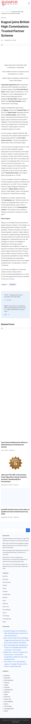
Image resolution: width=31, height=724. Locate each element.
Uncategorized (7, 619)
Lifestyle (5, 591)
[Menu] (29, 3)
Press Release (6, 609)
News (4, 600)
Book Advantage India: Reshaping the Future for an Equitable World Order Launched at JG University (16, 552)
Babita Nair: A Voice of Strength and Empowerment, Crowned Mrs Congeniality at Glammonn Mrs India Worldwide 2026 (15, 559)
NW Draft (5, 603)
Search (28, 530)
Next (5, 314)
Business (3, 17)
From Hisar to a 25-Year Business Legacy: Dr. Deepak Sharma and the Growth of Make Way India (15, 566)
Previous (8, 300)
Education (5, 579)
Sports (4, 612)
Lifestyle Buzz (7, 594)
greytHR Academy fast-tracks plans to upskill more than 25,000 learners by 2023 (15, 512)
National (5, 597)
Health (4, 588)
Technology (6, 615)
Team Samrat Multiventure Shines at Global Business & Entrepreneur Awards (14, 445)
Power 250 (6, 606)
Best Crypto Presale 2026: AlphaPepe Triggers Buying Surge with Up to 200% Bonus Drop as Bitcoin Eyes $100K (16, 545)
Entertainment (7, 582)
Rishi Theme (15, 722)
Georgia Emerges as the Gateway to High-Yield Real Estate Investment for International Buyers (16, 633)
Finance (5, 585)
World (4, 622)
